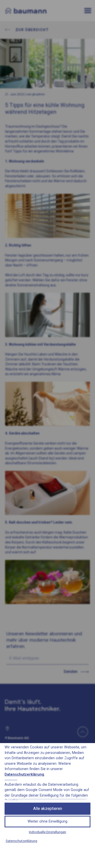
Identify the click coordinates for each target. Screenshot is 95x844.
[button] (47, 809)
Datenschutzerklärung (24, 774)
